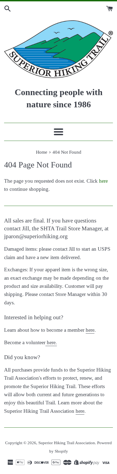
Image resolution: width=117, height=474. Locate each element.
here (103, 181)
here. (51, 342)
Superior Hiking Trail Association (66, 442)
